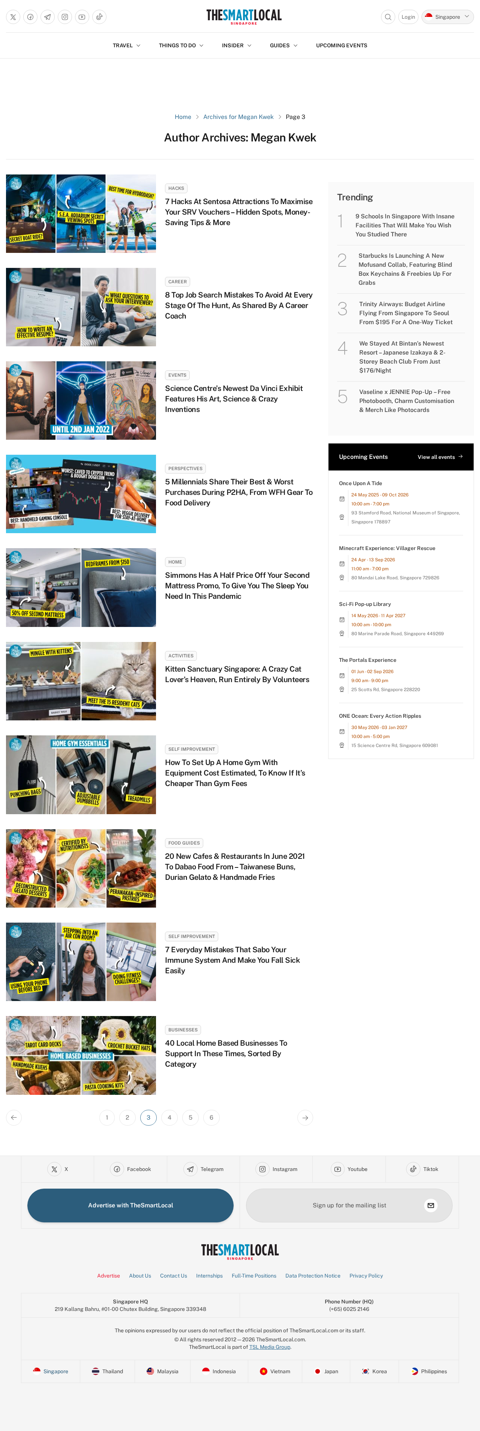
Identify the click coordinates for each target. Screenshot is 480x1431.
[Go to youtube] (82, 17)
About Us (140, 1276)
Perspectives (185, 468)
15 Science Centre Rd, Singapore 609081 (394, 745)
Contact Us (173, 1276)
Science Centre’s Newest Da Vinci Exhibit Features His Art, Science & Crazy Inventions (234, 399)
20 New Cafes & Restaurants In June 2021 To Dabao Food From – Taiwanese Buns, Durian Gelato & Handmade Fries (235, 867)
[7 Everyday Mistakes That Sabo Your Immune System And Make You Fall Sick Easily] (81, 962)
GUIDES (280, 45)
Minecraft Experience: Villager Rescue (387, 548)
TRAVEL (123, 45)
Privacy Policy (366, 1276)
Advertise (108, 1276)
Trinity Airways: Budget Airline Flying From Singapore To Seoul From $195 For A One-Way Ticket (406, 313)
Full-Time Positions (254, 1276)
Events (177, 375)
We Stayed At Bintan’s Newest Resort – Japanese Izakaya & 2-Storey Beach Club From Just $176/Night (402, 357)
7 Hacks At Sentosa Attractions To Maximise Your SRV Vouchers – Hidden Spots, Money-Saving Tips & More (238, 212)
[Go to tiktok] (99, 17)
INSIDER (233, 45)
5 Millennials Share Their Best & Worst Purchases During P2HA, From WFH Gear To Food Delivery (239, 492)
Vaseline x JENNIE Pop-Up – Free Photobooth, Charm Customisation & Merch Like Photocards (406, 400)
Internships (209, 1276)
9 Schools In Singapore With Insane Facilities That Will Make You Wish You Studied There (405, 225)
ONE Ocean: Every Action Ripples (380, 716)
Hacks (176, 188)
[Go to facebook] (30, 17)
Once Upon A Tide (360, 483)
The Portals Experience (367, 660)
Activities (181, 655)
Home (183, 116)
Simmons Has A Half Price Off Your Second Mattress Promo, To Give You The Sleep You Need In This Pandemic (237, 586)
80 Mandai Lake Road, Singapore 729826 (395, 577)
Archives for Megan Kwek (238, 116)
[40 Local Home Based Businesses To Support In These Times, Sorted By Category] (81, 1055)
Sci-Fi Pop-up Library (365, 604)
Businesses (183, 1030)
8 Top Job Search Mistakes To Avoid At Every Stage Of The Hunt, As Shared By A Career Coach (239, 305)
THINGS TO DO (177, 45)
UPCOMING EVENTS (342, 45)
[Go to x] (13, 17)
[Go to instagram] (65, 17)
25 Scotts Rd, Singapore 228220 (385, 689)
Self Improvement (191, 749)
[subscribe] (431, 1205)
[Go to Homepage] (244, 17)
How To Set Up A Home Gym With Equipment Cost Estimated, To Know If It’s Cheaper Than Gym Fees (235, 773)
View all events (436, 457)
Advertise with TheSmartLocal (130, 1205)
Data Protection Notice (312, 1276)
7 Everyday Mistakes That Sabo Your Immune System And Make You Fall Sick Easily (232, 960)
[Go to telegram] (47, 17)
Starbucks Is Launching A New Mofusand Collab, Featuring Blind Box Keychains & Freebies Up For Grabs (405, 269)
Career (177, 281)
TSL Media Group (269, 1347)
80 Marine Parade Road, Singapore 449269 (397, 633)
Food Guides (184, 843)
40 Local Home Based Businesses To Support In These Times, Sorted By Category (226, 1054)
